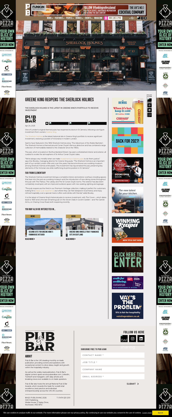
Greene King (51, 132)
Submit (131, 383)
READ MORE (29, 239)
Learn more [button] (147, 413)
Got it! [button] (160, 413)
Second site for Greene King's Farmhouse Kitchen (41, 233)
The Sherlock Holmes (34, 136)
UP (149, 115)
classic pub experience (45, 191)
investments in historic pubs (72, 159)
